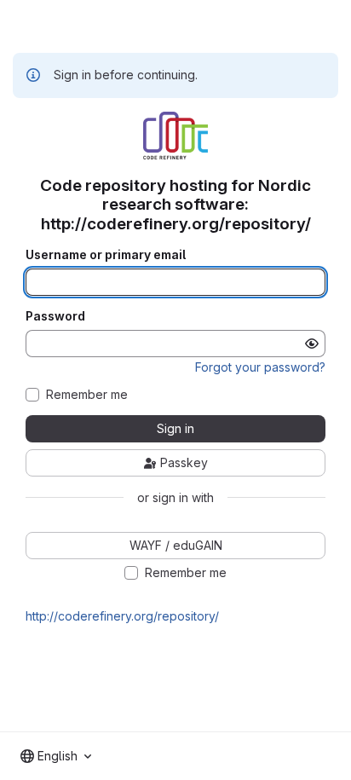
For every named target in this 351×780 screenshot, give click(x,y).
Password (55, 316)
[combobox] (56, 756)
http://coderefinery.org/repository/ (122, 616)
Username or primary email (106, 255)
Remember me (87, 395)
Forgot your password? (260, 367)
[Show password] (311, 343)
